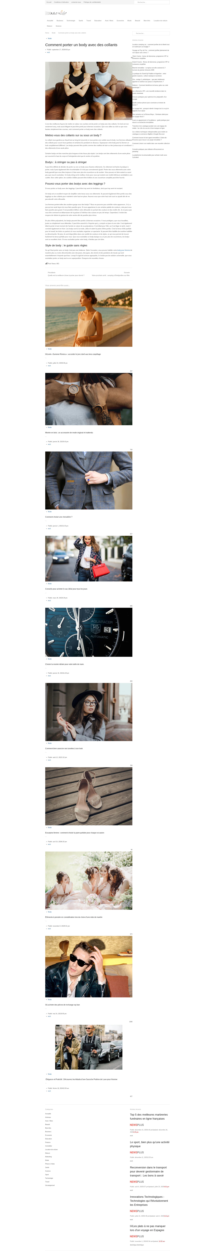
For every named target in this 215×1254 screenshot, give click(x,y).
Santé (81, 20)
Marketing (48, 1157)
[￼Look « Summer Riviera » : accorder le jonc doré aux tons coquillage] (88, 290)
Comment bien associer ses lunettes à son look (64, 748)
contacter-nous (76, 2)
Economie (120, 20)
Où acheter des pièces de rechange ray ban (62, 1005)
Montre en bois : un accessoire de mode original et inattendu (69, 433)
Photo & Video (50, 1164)
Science (58, 26)
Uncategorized (50, 1185)
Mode (129, 20)
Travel (88, 20)
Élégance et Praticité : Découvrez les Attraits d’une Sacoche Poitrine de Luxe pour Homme (81, 1079)
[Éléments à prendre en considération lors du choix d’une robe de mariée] (88, 853)
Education (97, 20)
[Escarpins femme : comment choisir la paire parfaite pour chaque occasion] (88, 768)
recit (48, 52)
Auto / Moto (109, 20)
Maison (49, 26)
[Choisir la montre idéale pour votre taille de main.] (88, 609)
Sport (47, 1174)
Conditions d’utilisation (61, 2)
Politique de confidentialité (92, 2)
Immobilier (48, 1146)
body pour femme (123, 250)
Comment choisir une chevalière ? (58, 517)
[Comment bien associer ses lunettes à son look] (88, 684)
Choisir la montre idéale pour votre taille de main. (64, 664)
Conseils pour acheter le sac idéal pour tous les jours (66, 589)
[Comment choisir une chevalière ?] (88, 453)
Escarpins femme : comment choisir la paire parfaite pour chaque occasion (74, 833)
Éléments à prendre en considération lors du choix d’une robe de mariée (73, 917)
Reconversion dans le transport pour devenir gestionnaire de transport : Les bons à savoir (148, 1171)
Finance (47, 1142)
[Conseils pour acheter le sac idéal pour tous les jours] (88, 537)
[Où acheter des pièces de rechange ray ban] (88, 937)
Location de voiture (160, 20)
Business (60, 20)
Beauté (137, 20)
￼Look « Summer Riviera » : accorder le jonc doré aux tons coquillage (73, 354)
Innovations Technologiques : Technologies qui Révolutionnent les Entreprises (149, 1200)
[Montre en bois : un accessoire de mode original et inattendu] (88, 374)
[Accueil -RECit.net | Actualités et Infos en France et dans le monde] (59, 11)
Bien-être (147, 20)
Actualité (50, 20)
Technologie (71, 20)
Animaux (48, 1117)
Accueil (49, 2)
